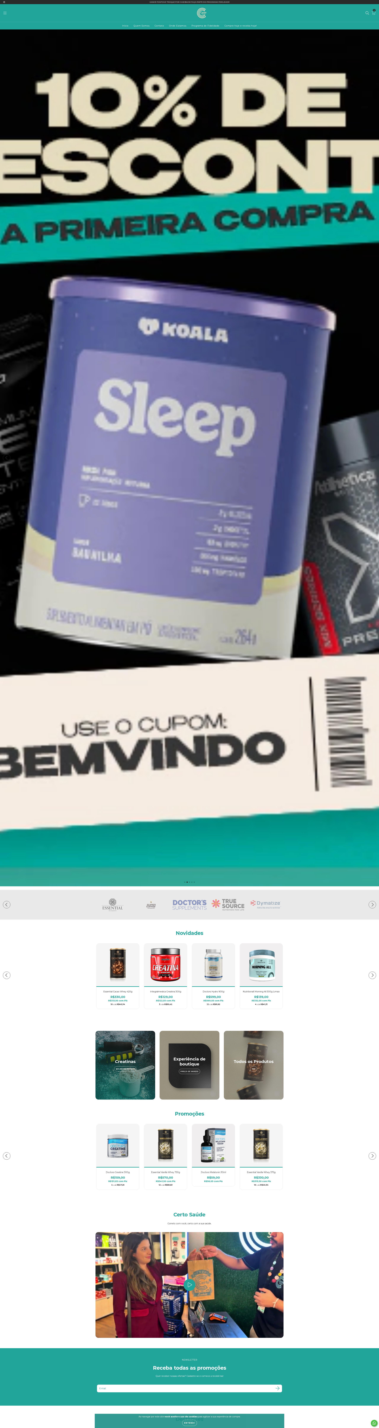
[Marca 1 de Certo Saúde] (112, 904)
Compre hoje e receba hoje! (240, 25)
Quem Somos (142, 25)
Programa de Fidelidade (205, 25)
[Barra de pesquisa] (367, 13)
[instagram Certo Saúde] (4, 2)
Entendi (189, 1423)
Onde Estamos (177, 25)
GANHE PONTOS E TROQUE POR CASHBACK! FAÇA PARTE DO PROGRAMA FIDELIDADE (190, 2)
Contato (159, 25)
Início (125, 25)
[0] (373, 14)
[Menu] (5, 13)
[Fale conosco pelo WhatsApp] (374, 1423)
